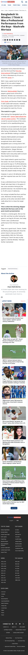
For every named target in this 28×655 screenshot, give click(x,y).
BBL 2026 (17, 564)
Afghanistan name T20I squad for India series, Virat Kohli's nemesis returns (13, 402)
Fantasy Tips (3, 605)
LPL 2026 (17, 570)
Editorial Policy (9, 638)
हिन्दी (17, 520)
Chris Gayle (5, 101)
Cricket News (4, 608)
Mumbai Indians (4, 532)
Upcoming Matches (5, 601)
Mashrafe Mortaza (12, 268)
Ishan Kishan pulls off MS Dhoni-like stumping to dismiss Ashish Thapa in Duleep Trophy (14, 482)
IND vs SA (3, 573)
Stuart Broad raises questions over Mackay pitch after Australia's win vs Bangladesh (14, 442)
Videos (2, 610)
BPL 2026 (17, 573)
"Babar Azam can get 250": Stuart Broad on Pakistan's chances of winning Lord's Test (13, 340)
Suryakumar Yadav (19, 548)
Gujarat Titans (4, 552)
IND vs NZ (3, 570)
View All (23, 301)
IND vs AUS (3, 564)
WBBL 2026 (17, 580)
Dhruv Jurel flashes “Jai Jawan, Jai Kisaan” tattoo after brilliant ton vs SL (14, 422)
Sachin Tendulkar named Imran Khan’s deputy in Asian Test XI (12, 462)
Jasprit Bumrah (18, 546)
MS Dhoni (17, 532)
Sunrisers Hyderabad (5, 547)
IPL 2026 (3, 5)
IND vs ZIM (3, 580)
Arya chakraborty (8, 33)
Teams (9, 5)
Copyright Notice (8, 629)
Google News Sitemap (18, 632)
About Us (14, 627)
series (10, 78)
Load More (14, 508)
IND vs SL (3, 575)
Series (2, 596)
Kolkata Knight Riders (5, 529)
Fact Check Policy (18, 638)
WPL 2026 (17, 561)
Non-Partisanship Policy (10, 640)
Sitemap (8, 632)
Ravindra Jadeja (18, 543)
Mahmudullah (12, 91)
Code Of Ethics (15, 643)
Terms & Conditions (21, 646)
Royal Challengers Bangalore (4, 544)
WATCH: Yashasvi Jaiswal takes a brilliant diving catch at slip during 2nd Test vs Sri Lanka (13, 361)
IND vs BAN (3, 566)
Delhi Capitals (4, 536)
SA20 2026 (17, 577)
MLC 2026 (17, 575)
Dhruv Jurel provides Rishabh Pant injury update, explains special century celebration (13, 319)
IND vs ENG (3, 568)
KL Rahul (17, 529)
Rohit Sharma (18, 534)
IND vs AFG (3, 561)
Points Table (16, 5)
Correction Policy (21, 640)
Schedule (3, 594)
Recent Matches (4, 598)
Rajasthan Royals (4, 541)
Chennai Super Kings (5, 534)
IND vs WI (3, 577)
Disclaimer (22, 627)
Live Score (3, 591)
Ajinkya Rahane (18, 541)
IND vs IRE (3, 582)
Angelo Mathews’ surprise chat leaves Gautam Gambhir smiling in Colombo (14, 382)
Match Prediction (4, 603)
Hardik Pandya (18, 539)
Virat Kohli (17, 536)
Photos (2, 612)
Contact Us (6, 627)
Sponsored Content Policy (10, 646)
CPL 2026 (17, 566)
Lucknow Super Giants (5, 550)
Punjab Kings (3, 539)
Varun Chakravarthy (19, 550)
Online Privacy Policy (21, 629)
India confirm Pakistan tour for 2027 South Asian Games (13, 502)
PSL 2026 (17, 568)
